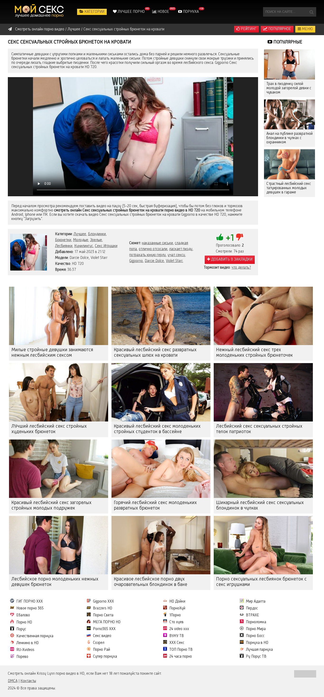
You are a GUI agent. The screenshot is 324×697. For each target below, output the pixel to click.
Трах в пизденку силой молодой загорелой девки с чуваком (288, 88)
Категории (93, 12)
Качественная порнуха (34, 636)
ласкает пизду (180, 249)
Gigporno (136, 261)
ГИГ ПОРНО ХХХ (29, 601)
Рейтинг (248, 29)
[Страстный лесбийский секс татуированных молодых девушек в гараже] (289, 164)
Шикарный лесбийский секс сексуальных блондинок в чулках (260, 506)
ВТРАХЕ (252, 615)
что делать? (241, 268)
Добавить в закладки (231, 260)
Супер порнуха (105, 657)
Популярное (279, 29)
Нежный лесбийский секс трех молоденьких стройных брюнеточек (254, 353)
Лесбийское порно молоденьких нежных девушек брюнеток (54, 582)
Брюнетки (63, 240)
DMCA (13, 681)
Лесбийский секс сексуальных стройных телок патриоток (259, 429)
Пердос (252, 608)
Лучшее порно (131, 12)
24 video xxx (179, 629)
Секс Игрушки (106, 246)
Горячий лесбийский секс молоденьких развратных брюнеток (155, 506)
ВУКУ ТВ (176, 636)
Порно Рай (101, 650)
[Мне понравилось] (219, 237)
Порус (21, 629)
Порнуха (190, 12)
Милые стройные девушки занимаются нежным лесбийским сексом (52, 353)
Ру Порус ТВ (256, 657)
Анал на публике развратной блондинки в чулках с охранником (289, 138)
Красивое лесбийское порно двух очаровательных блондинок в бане (150, 582)
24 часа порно (180, 657)
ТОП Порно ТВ (181, 650)
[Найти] (311, 12)
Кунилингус (83, 246)
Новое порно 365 (30, 608)
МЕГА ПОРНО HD (106, 622)
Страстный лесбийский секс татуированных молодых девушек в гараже (288, 188)
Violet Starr (174, 261)
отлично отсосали (153, 249)
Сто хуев (176, 622)
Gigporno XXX (103, 601)
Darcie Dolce (154, 261)
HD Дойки (177, 601)
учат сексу (176, 255)
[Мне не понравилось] (239, 237)
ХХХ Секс (176, 643)
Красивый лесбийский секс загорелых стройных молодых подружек (51, 506)
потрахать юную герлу (147, 255)
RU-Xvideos (25, 650)
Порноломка (256, 622)
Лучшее (80, 234)
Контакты (28, 681)
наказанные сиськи (157, 243)
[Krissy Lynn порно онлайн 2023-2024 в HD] (40, 12)
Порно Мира (256, 629)
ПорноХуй (177, 608)
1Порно (175, 615)
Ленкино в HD (27, 643)
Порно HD (24, 622)
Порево (22, 657)
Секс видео (102, 636)
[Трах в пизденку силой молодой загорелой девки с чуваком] (289, 64)
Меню (307, 29)
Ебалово (23, 615)
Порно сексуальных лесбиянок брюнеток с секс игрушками (261, 582)
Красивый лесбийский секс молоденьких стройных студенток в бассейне (157, 429)
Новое (163, 12)
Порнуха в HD (257, 643)
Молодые (80, 240)
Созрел (98, 643)
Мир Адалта (255, 601)
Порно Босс (255, 636)
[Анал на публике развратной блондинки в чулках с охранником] (289, 114)
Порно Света (103, 615)
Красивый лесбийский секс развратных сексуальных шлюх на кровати (155, 353)
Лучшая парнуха (259, 650)
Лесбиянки (63, 246)
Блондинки (97, 234)
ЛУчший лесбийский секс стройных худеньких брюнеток (49, 429)
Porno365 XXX (104, 629)
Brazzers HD (102, 608)
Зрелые (96, 240)
